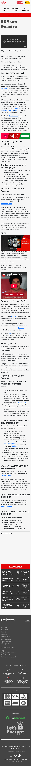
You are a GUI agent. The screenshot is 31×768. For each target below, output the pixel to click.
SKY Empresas (25, 9)
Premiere (4, 110)
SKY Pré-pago (15, 9)
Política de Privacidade (8, 657)
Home (2, 15)
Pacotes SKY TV (6, 9)
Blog (2, 651)
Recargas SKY (5, 644)
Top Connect (16, 108)
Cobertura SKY (11, 15)
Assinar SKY (19, 2)
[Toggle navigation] (27, 620)
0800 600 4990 (6, 204)
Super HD (4, 88)
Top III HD (4, 634)
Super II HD (4, 630)
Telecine (11, 110)
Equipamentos (6, 642)
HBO (16, 110)
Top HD (3, 632)
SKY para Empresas (7, 647)
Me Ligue (27, 2)
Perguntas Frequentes (8, 653)
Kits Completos (6, 640)
